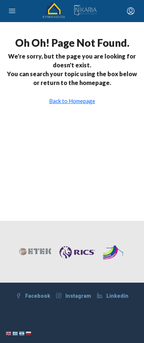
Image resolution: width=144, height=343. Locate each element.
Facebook (37, 296)
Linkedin (116, 296)
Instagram (77, 296)
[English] (9, 332)
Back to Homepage (72, 101)
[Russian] (28, 332)
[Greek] (15, 332)
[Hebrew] (22, 332)
